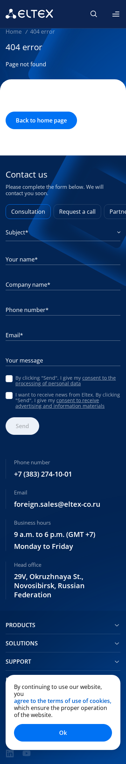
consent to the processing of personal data (65, 380)
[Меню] (115, 14)
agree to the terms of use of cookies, (62, 700)
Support (18, 661)
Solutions (22, 643)
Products (20, 625)
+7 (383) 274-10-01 (43, 474)
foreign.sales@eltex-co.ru (57, 504)
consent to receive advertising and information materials (60, 403)
